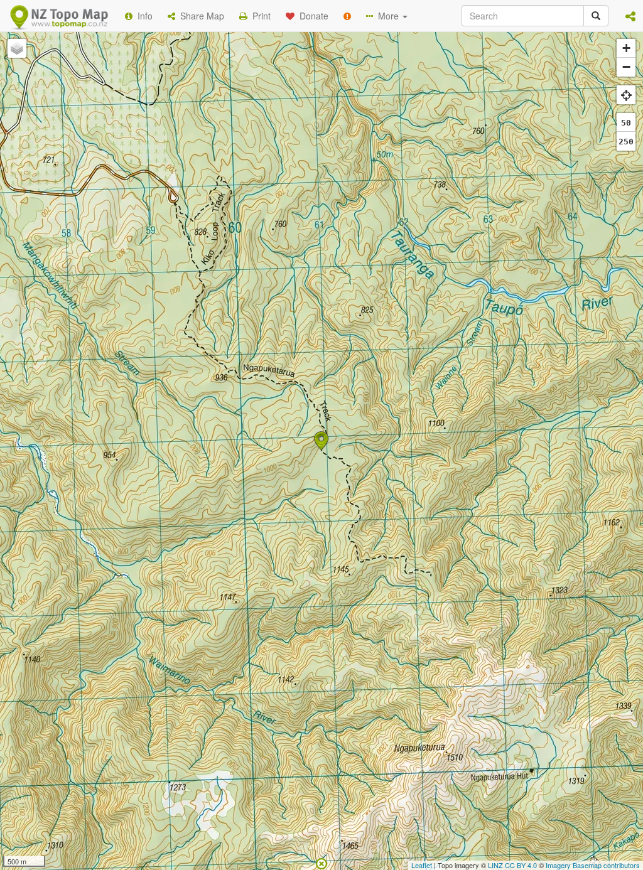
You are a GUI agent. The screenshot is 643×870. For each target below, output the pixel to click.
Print (259, 15)
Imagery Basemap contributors (593, 865)
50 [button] (626, 122)
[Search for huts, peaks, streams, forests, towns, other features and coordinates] (595, 15)
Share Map (199, 15)
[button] (630, 15)
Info (142, 15)
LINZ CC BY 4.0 (512, 865)
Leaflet (421, 865)
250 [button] (626, 141)
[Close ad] (321, 862)
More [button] (387, 15)
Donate (311, 15)
